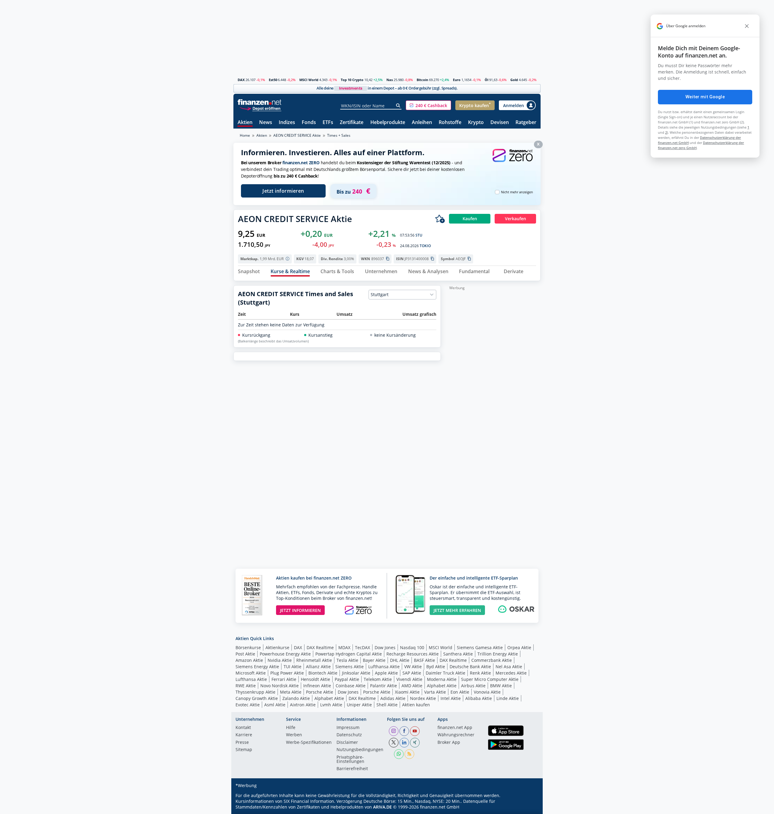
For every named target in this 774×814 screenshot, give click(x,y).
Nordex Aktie (423, 698)
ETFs (328, 123)
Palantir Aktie (383, 685)
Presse (242, 742)
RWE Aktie (246, 685)
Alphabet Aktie (442, 685)
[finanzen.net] (259, 102)
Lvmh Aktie (331, 705)
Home (245, 135)
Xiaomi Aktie (407, 692)
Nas (389, 79)
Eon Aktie (459, 692)
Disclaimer (347, 742)
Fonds (309, 123)
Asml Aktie (274, 705)
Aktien (245, 123)
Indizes (287, 123)
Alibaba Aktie (478, 698)
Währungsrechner (455, 735)
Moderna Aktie (442, 679)
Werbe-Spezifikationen (309, 742)
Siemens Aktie (349, 666)
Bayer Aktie (374, 660)
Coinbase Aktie (351, 685)
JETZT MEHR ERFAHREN (457, 610)
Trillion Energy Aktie (497, 654)
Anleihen (422, 123)
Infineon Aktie (317, 685)
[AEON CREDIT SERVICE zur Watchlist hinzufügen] (440, 219)
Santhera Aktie (458, 654)
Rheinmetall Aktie (314, 660)
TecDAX (362, 647)
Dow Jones (385, 647)
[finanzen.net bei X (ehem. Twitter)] (393, 742)
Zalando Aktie (296, 698)
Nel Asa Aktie (509, 666)
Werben (294, 735)
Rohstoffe (450, 123)
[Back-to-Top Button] (528, 807)
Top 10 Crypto (352, 79)
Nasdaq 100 (412, 647)
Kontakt (243, 727)
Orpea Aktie (519, 647)
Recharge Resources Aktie (412, 654)
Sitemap (244, 749)
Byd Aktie (435, 666)
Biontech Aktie (322, 673)
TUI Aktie (292, 666)
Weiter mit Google (705, 97)
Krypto (476, 123)
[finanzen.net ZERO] (512, 161)
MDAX (344, 647)
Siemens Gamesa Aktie (480, 647)
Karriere (244, 735)
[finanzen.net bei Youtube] (415, 731)
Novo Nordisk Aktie (279, 685)
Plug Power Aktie (287, 673)
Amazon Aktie (249, 660)
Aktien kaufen (416, 705)
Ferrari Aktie (284, 679)
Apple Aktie (386, 673)
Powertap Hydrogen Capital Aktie (348, 654)
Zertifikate (351, 123)
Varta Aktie (435, 692)
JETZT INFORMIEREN (300, 610)
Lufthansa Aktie (384, 666)
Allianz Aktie (318, 666)
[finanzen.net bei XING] (415, 742)
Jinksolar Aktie (356, 673)
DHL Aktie (399, 660)
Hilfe (290, 727)
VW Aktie (413, 666)
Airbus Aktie (473, 685)
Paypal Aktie (347, 679)
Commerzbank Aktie (491, 660)
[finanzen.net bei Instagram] (393, 731)
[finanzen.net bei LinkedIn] (404, 742)
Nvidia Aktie (280, 660)
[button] (428, 105)
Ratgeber (525, 123)
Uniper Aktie (359, 705)
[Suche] (398, 105)
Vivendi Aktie (409, 679)
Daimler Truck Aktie (445, 673)
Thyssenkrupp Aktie (255, 692)
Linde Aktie (507, 698)
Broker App (448, 742)
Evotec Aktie (248, 705)
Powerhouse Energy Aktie (285, 654)
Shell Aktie (387, 705)
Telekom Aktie (378, 679)
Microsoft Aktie (251, 673)
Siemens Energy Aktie (257, 666)
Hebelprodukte (387, 123)
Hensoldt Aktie (315, 679)
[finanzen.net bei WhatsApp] (399, 754)
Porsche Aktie (319, 692)
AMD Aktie (412, 685)
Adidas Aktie (392, 698)
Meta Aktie (290, 692)
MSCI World (308, 79)
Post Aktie (245, 654)
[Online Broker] (260, 108)
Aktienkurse (277, 647)
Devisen (499, 123)
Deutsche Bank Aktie (470, 666)
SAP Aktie (411, 673)
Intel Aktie (451, 698)
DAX (241, 79)
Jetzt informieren (283, 191)
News (265, 123)
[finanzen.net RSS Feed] (409, 754)
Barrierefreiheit (352, 769)
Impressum (348, 727)
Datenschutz (349, 735)
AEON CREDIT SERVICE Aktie (297, 135)
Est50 (273, 79)
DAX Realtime (320, 647)
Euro (456, 79)
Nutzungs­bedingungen (360, 749)
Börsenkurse (248, 647)
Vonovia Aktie (487, 692)
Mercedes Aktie (511, 673)
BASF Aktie (424, 660)
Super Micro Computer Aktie (490, 679)
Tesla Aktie (347, 660)
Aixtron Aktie (303, 705)
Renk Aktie (480, 673)
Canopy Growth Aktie (257, 698)
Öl (486, 79)
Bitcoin (422, 79)
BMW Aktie (501, 685)
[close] (746, 26)
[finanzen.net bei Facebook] (404, 731)
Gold (514, 79)
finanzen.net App (454, 727)
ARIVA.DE (382, 807)
